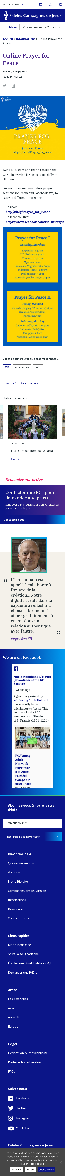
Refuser (30, 1169)
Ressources (16, 909)
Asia (7, 367)
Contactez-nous (14, 519)
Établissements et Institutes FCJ (29, 963)
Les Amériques (18, 999)
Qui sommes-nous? (36, 27)
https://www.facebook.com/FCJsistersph (35, 222)
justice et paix (22, 367)
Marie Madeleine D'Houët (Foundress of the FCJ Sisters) (32, 680)
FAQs (11, 1071)
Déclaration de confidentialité (28, 1053)
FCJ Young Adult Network (31, 700)
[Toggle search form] (50, 4)
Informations (17, 900)
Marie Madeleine (19, 945)
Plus (13, 459)
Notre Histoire (18, 881)
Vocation (14, 872)
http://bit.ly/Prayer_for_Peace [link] (28, 212)
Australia (14, 1017)
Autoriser (16, 1169)
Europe (13, 1026)
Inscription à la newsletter (23, 836)
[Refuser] (60, 1162)
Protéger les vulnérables (25, 1062)
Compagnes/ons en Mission (27, 891)
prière (38, 367)
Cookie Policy (46, 1169)
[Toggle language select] (60, 4)
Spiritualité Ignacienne (23, 954)
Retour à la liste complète (22, 383)
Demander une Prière (22, 973)
